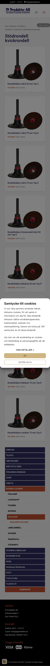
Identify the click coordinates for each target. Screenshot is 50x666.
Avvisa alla (25, 362)
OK (25, 355)
